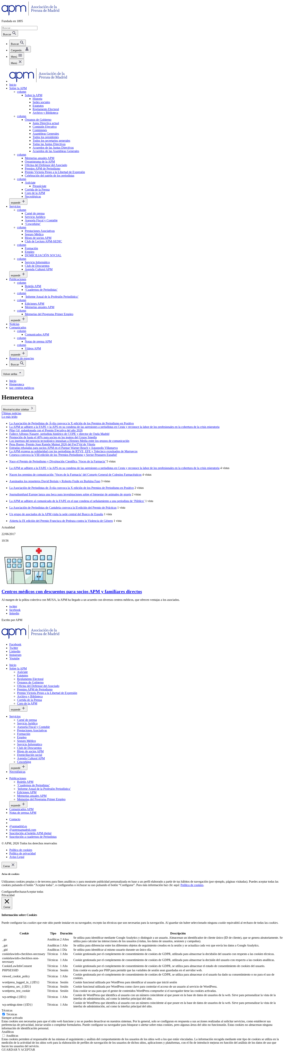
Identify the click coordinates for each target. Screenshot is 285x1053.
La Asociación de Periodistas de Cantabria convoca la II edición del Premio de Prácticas (63, 507)
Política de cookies (191, 885)
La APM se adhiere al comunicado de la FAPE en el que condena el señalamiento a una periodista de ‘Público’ (76, 501)
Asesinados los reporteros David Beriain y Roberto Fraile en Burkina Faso (54, 481)
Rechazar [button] (20, 891)
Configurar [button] (8, 891)
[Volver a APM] (31, 14)
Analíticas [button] (8, 1031)
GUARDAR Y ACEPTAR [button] (18, 1049)
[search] (17, 43)
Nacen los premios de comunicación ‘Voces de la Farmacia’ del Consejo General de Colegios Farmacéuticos (75, 474)
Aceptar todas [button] (34, 891)
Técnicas (11, 1014)
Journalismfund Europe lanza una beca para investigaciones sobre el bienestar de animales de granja (70, 494)
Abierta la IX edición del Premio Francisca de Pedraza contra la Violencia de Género (61, 520)
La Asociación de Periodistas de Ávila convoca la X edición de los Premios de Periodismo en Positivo (71, 487)
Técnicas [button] (7, 1010)
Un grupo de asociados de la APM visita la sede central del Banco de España (56, 514)
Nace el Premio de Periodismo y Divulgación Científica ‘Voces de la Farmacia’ (57, 461)
